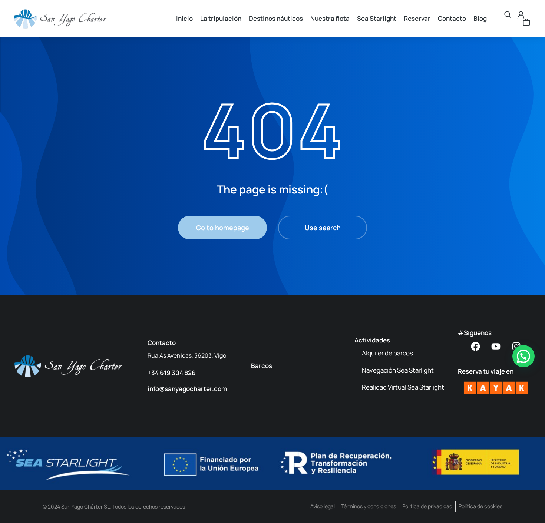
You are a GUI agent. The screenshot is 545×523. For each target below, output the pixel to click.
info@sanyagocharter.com (187, 388)
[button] (523, 356)
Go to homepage (222, 227)
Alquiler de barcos (387, 353)
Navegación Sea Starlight (398, 370)
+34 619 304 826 (172, 372)
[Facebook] (475, 346)
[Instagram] (516, 346)
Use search (323, 227)
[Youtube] (496, 346)
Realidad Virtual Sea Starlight (403, 387)
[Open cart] (526, 22)
